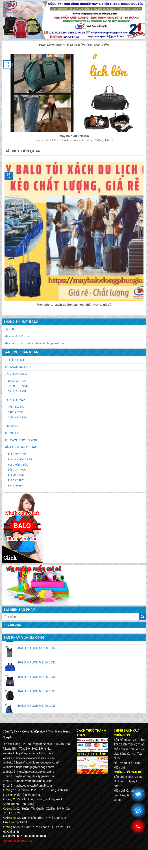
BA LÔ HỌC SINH (18, 386)
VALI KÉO (11, 426)
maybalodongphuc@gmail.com (34, 776)
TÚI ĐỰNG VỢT (17, 469)
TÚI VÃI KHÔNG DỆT (20, 459)
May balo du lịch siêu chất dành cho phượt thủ (34, 343)
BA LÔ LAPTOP (17, 380)
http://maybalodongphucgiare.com (35, 757)
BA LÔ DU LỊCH (15, 360)
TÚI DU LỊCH (13, 433)
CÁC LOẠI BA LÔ (16, 373)
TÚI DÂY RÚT (16, 480)
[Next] (144, 236)
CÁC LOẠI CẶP (15, 400)
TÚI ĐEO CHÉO (17, 454)
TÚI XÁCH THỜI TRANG (21, 440)
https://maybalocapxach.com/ (35, 771)
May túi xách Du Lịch (18, 336)
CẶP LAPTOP (15, 412)
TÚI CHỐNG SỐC (18, 464)
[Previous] (3, 236)
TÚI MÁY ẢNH (16, 475)
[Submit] (142, 616)
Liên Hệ (10, 329)
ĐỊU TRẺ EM (15, 485)
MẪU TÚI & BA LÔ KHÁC (21, 447)
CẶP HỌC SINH (17, 417)
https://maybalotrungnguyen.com (37, 762)
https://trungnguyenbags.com (34, 767)
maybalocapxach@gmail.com (33, 785)
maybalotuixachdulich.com (38, 753)
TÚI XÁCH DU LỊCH (18, 366)
